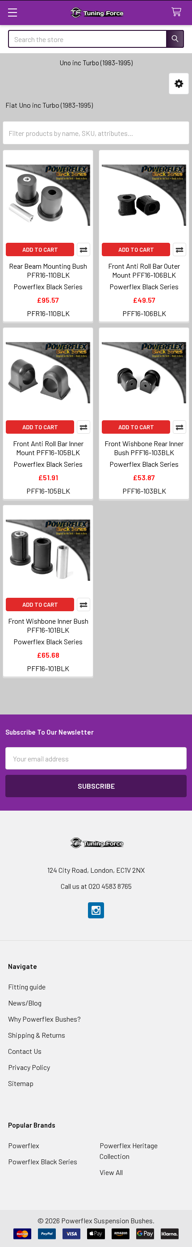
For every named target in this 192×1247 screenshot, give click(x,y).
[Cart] (178, 12)
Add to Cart (40, 249)
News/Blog (25, 1002)
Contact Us (25, 1051)
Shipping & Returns (36, 1035)
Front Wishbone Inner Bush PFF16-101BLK (48, 625)
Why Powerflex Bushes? (44, 1019)
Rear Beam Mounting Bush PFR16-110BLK (48, 270)
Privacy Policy (29, 1067)
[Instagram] (96, 910)
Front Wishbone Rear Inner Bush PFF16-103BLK (144, 448)
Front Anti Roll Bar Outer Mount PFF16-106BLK (144, 270)
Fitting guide (27, 986)
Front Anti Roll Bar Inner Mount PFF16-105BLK (48, 448)
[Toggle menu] (12, 12)
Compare (83, 249)
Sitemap (20, 1083)
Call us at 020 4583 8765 (96, 886)
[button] (179, 84)
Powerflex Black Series (42, 1161)
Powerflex (23, 1145)
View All (111, 1172)
